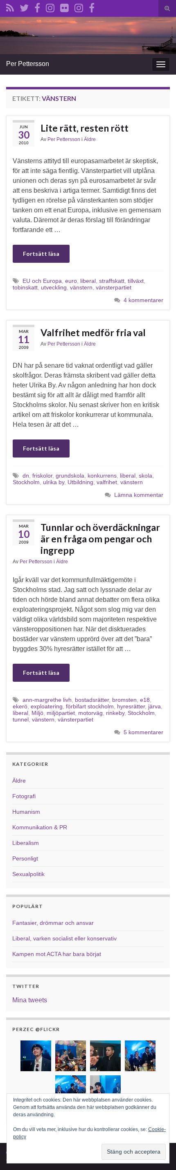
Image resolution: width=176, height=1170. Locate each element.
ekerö (20, 706)
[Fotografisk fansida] (92, 6)
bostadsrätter (92, 700)
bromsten (124, 700)
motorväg (90, 713)
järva (154, 706)
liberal (88, 281)
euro (71, 281)
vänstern (81, 287)
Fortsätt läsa (41, 253)
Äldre (90, 139)
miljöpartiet (61, 713)
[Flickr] (64, 6)
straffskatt (111, 281)
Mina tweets (29, 1000)
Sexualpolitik (28, 874)
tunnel (21, 719)
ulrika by (53, 482)
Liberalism (25, 843)
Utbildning (80, 482)
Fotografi (24, 796)
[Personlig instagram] (50, 6)
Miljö (37, 713)
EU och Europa (42, 281)
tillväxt (136, 281)
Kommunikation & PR (39, 827)
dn (26, 475)
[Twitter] (24, 6)
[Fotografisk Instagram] (78, 6)
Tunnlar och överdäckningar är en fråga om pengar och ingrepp (100, 538)
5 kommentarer (143, 732)
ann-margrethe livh (47, 700)
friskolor (42, 475)
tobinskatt (25, 287)
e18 (145, 700)
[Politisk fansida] (37, 6)
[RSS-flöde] (10, 6)
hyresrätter (131, 706)
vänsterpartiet (113, 287)
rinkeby (115, 713)
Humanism (26, 811)
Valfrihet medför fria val (93, 332)
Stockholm (26, 482)
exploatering (47, 706)
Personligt (25, 858)
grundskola (70, 475)
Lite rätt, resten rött (85, 128)
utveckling (54, 287)
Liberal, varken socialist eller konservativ (64, 938)
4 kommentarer (143, 300)
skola (145, 475)
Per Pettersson (27, 63)
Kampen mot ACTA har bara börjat (56, 954)
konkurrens (102, 475)
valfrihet (107, 482)
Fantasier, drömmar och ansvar (53, 923)
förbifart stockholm (90, 706)
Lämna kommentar (138, 495)
